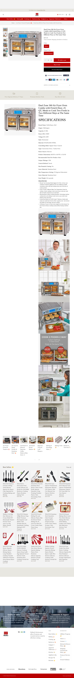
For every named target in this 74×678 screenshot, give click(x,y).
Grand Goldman (65, 660)
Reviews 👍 (52, 660)
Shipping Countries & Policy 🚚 (63, 650)
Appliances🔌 (52, 655)
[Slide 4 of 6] (5, 45)
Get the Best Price (57, 70)
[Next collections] (39, 459)
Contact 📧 (63, 641)
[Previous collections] (35, 459)
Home (13, 23)
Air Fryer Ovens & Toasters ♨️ (24, 23)
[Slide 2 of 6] (5, 35)
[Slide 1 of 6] (5, 30)
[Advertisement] (37, 4)
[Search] (3, 14)
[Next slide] (72, 10)
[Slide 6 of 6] (5, 55)
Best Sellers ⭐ (53, 634)
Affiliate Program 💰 (65, 635)
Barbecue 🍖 (52, 642)
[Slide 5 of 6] (5, 50)
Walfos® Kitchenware (11, 675)
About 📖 (63, 639)
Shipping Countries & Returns (51, 85)
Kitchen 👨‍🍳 (52, 652)
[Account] (66, 14)
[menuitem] (65, 19)
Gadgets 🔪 (52, 645)
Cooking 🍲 (52, 639)
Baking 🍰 (51, 637)
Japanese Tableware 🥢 (52, 648)
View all (68, 467)
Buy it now (57, 65)
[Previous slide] (1, 10)
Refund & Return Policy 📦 (65, 645)
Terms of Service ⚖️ (65, 656)
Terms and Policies (67, 676)
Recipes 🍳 (52, 658)
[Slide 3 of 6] (5, 40)
